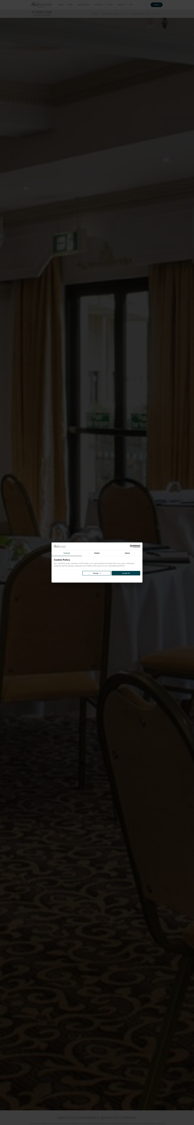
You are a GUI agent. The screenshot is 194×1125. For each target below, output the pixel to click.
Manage (95, 573)
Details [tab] (97, 553)
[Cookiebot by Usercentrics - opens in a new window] (118, 546)
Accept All (126, 573)
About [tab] (127, 553)
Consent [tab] (67, 553)
